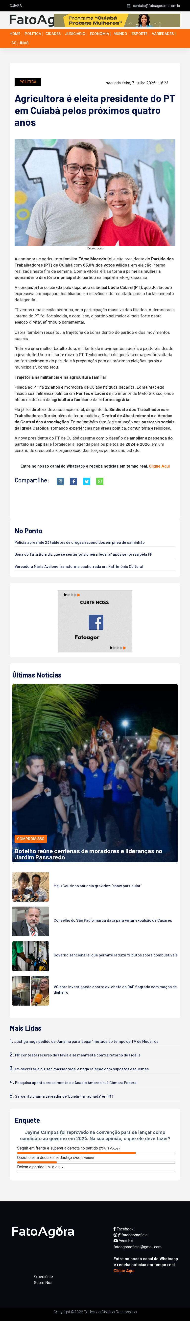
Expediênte (43, 1276)
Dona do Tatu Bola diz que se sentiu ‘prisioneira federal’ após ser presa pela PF (83, 554)
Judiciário (75, 34)
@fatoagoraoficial (132, 1235)
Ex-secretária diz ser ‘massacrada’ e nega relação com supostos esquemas (82, 1068)
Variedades (163, 34)
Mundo (120, 34)
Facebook (125, 1229)
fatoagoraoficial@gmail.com (138, 1247)
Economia (99, 34)
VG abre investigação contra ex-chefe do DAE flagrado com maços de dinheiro (115, 989)
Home (15, 34)
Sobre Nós (43, 1282)
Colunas (19, 43)
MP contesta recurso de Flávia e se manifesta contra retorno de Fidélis (78, 1054)
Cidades (53, 34)
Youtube (125, 1241)
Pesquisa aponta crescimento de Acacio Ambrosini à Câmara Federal (76, 1082)
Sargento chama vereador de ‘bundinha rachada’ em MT (64, 1096)
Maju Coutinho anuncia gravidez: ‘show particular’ (98, 885)
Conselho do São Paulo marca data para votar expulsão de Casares (113, 920)
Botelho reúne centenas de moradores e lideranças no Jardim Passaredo (88, 854)
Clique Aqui (159, 466)
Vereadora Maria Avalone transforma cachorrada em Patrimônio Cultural (79, 566)
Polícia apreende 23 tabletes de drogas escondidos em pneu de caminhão (80, 542)
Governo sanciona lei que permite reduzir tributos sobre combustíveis (116, 954)
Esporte (139, 34)
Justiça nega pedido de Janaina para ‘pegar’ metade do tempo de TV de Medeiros (86, 1041)
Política (33, 34)
